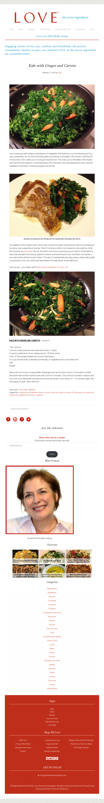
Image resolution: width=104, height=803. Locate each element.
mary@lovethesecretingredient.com (52, 775)
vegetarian (39, 395)
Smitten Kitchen (52, 748)
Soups (52, 676)
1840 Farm (23, 740)
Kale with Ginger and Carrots (52, 65)
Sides (25, 390)
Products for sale (52, 660)
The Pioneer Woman (81, 748)
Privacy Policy (89, 786)
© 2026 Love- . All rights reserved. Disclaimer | (54, 786)
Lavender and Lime (52, 740)
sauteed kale (13, 395)
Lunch (52, 644)
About (52, 712)
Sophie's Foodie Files (52, 751)
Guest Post (52, 640)
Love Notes (52, 725)
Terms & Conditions (59, 789)
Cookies (52, 608)
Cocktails (52, 600)
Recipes (52, 715)
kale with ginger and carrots (61, 392)
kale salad (28, 251)
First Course (52, 628)
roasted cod (90, 392)
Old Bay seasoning (78, 392)
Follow (52, 454)
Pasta (52, 652)
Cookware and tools (52, 612)
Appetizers (52, 588)
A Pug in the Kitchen (22, 744)
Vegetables (31, 390)
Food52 (23, 751)
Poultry (52, 656)
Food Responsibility (52, 636)
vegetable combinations (27, 395)
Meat (52, 648)
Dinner (20, 390)
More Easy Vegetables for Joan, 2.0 (52, 267)
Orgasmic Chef (52, 744)
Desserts (52, 616)
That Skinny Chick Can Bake (81, 744)
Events (52, 624)
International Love (52, 722)
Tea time (52, 680)
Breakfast (52, 592)
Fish (52, 632)
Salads (52, 664)
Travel (52, 684)
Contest (52, 604)
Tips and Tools (52, 718)
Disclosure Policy (43, 789)
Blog (52, 709)
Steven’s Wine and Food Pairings (81, 740)
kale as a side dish (44, 392)
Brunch (52, 596)
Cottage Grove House (23, 748)
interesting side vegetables (28, 392)
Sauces (52, 668)
